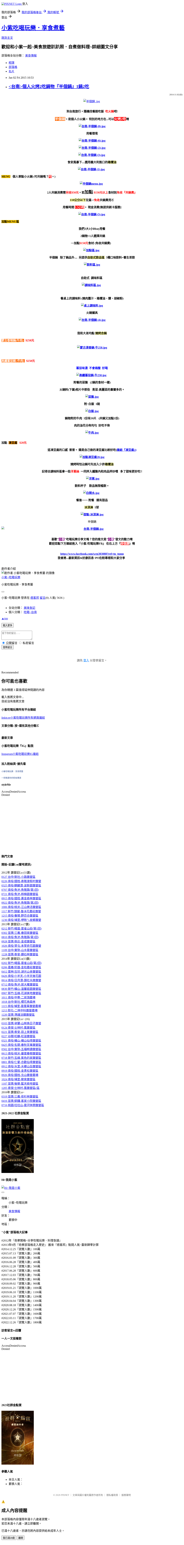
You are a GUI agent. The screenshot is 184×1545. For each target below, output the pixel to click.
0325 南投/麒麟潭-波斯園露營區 (21, 885)
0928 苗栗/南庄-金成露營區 (18, 941)
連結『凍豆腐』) (126, 449)
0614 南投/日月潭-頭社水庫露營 (21, 980)
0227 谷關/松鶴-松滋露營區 (18, 1036)
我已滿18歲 (9, 1538)
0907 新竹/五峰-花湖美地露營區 (21, 993)
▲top (4, 618)
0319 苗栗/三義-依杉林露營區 (19, 1096)
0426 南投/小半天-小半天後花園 (21, 975)
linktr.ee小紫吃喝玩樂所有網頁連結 (23, 717)
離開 (20, 1538)
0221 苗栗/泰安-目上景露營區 (19, 1031)
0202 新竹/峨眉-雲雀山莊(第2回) (21, 963)
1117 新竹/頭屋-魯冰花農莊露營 (21, 911)
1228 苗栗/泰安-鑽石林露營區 (19, 954)
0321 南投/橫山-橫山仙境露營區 (21, 1040)
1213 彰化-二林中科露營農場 (19, 1010)
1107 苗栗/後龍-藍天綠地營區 (19, 1083)
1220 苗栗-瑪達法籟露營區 (18, 1014)
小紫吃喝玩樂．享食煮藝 (33, 28)
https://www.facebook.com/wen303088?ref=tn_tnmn (92, 553)
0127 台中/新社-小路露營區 (18, 876)
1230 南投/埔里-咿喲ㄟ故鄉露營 (21, 919)
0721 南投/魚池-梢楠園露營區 (19, 894)
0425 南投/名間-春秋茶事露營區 (21, 1044)
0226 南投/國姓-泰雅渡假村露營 (21, 881)
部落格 (13, 67)
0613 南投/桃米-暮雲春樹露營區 (21, 1053)
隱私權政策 (112, 1495)
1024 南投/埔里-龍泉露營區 (18, 1079)
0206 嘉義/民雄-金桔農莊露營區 (21, 967)
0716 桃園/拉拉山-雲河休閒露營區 (22, 1105)
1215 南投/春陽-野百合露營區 (19, 915)
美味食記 (29, 607)
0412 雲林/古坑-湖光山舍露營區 (21, 971)
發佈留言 (7, 647)
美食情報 (31, 55)
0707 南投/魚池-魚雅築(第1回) (20, 889)
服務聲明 (126, 1495)
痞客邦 (34, 597)
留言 (42, 597)
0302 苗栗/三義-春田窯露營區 (19, 932)
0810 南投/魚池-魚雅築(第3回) (20, 937)
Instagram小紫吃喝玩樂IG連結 (20, 753)
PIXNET (65, 1495)
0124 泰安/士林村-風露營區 (18, 1027)
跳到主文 (7, 37)
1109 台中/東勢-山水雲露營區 (19, 950)
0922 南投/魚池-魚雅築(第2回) (20, 902)
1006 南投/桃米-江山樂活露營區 (21, 907)
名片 (11, 71)
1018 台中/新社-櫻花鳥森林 (18, 1001)
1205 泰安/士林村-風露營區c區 (20, 1087)
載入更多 (7, 625)
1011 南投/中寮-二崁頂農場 (18, 997)
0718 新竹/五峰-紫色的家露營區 (21, 1057)
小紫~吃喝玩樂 (10, 577)
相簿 (11, 62)
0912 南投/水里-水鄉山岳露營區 (21, 1066)
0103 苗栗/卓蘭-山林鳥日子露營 (21, 1023)
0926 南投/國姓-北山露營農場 (19, 1075)
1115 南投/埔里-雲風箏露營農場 (21, 1006)
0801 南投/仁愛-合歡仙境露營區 (21, 1062)
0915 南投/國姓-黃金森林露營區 (21, 898)
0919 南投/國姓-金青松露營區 (19, 1070)
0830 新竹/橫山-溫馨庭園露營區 (21, 988)
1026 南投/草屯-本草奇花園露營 (21, 945)
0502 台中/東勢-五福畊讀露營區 (21, 1049)
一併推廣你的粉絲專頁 (11, 778)
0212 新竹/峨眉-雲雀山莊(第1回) (21, 928)
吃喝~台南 (30, 612)
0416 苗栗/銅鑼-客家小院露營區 (21, 1100)
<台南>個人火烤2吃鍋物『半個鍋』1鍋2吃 (49, 86)
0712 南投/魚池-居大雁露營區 (19, 984)
